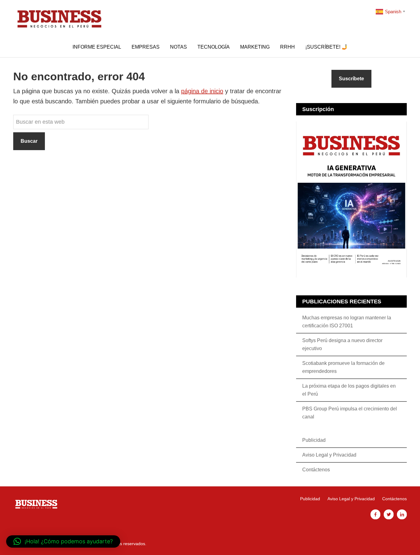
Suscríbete (351, 78)
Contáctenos (316, 469)
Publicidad (314, 440)
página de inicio (202, 91)
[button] (63, 541)
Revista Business (59, 18)
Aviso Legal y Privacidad (329, 454)
